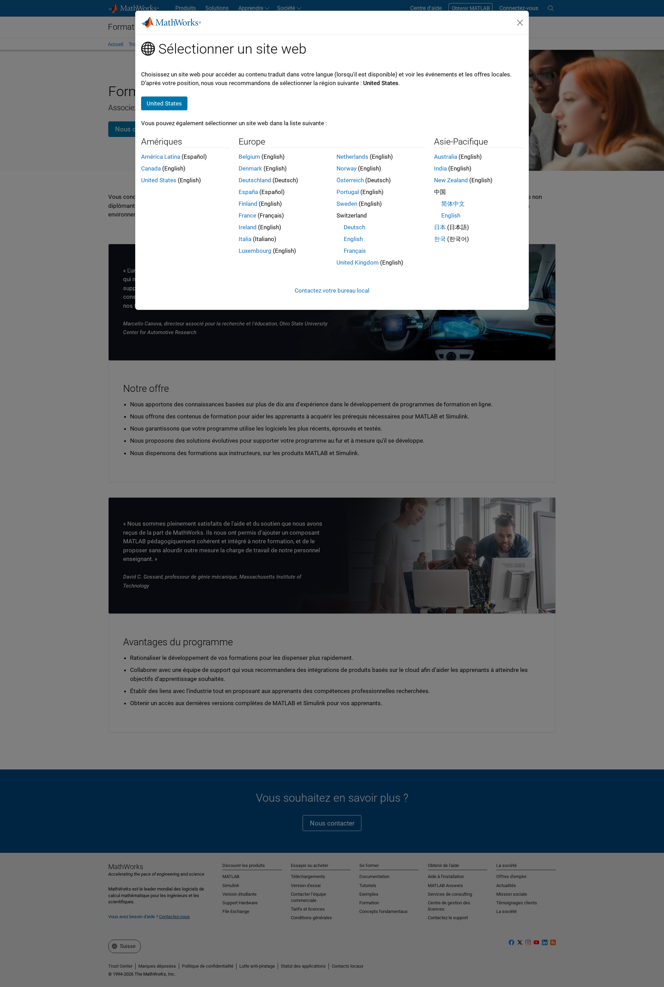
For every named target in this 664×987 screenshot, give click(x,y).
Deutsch (354, 227)
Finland (248, 203)
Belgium (249, 156)
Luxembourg (255, 250)
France (247, 215)
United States (158, 180)
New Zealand (451, 180)
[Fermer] (520, 22)
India (440, 168)
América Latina (160, 156)
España (248, 191)
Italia (245, 239)
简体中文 (453, 203)
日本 (440, 227)
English (353, 239)
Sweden (346, 203)
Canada (151, 168)
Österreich (350, 180)
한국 (440, 239)
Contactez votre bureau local (332, 290)
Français (355, 250)
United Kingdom (357, 262)
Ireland (248, 227)
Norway (346, 168)
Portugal (347, 191)
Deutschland (255, 180)
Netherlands (352, 156)
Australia (445, 156)
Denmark (250, 168)
